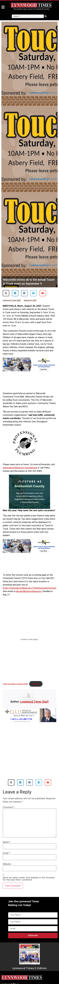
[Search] (45, 16)
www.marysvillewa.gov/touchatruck (20, 467)
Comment (9, 807)
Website (7, 864)
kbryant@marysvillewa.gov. (29, 591)
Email (6, 853)
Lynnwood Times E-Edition (29, 968)
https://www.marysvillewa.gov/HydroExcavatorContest (29, 588)
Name (7, 842)
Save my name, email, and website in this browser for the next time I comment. (29, 878)
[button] (6, 293)
